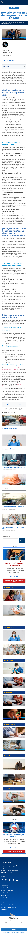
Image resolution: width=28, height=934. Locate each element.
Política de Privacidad (15, 932)
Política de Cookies (6, 932)
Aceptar (14, 929)
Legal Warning (22, 932)
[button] (26, 918)
